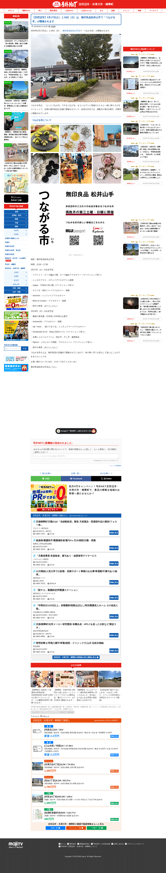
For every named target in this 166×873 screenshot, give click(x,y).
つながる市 (35, 712)
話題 (113, 10)
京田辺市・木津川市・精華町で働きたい (50, 515)
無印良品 (71, 712)
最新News (26, 10)
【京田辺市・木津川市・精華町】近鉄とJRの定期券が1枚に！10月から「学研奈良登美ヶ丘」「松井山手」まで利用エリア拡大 (150, 152)
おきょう (45, 716)
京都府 (53, 26)
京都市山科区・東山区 (13, 250)
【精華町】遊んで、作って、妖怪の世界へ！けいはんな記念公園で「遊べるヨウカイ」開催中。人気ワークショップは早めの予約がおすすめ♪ (150, 107)
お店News (69, 10)
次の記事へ (105, 473)
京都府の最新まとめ (12, 238)
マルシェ (43, 712)
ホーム (63, 844)
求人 (40, 10)
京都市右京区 (9, 246)
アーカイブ (153, 10)
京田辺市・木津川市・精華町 (96, 4)
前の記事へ (47, 473)
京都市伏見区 (9, 254)
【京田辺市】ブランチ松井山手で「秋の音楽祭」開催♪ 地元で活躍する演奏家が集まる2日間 (16, 43)
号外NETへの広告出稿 (101, 844)
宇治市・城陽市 (10, 264)
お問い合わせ (119, 844)
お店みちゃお (86, 10)
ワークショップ (53, 712)
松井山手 (63, 712)
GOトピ (11, 10)
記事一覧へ (76, 473)
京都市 (7, 242)
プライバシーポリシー (135, 844)
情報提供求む (85, 844)
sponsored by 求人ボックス (78, 516)
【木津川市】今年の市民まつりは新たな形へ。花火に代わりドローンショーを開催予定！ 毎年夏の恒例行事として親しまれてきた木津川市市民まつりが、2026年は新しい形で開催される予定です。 (150, 306)
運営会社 (72, 844)
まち (101, 10)
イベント (126, 10)
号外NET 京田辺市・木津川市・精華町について (79, 846)
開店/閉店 (53, 10)
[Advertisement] (142, 30)
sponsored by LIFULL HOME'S (106, 720)
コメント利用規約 (115, 466)
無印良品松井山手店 (71, 31)
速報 (139, 10)
